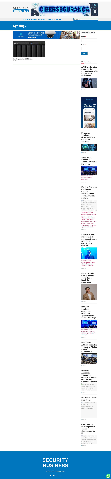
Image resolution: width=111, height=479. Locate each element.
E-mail (83, 44)
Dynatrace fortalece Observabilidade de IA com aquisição (88, 137)
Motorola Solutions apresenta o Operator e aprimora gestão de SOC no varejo (88, 312)
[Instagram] (57, 475)
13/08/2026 (84, 229)
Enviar (84, 53)
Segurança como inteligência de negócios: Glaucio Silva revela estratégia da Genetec (89, 240)
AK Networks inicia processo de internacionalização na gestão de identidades (89, 71)
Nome (83, 36)
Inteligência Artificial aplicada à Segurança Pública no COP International (89, 347)
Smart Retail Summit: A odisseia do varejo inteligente (89, 160)
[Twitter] (50, 475)
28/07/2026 (84, 445)
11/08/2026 (84, 301)
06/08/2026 (84, 365)
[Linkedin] (60, 475)
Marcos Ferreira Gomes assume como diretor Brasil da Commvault (87, 278)
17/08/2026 (84, 89)
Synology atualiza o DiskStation (22, 59)
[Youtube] (54, 475)
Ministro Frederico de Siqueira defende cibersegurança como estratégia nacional (89, 192)
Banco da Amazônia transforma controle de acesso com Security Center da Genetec (89, 376)
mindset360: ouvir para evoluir (88, 399)
